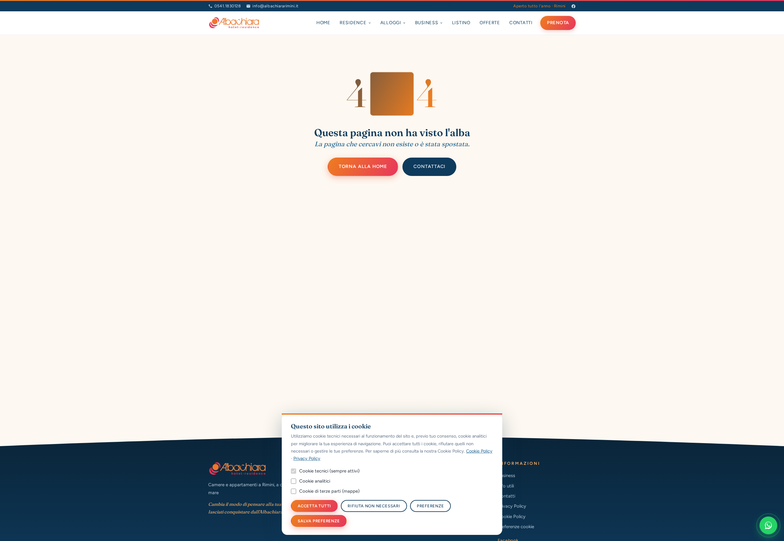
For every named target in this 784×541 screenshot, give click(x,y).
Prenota (558, 22)
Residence (353, 22)
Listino (461, 22)
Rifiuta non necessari (374, 506)
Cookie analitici (314, 481)
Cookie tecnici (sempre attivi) (329, 471)
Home (323, 22)
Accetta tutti (314, 506)
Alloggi (390, 22)
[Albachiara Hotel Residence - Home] (234, 23)
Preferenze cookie (516, 526)
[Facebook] (573, 6)
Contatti (521, 22)
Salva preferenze (319, 521)
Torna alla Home (363, 166)
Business (426, 22)
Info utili (506, 486)
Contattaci (429, 166)
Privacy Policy (512, 506)
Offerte (490, 22)
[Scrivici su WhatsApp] (768, 525)
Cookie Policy (512, 516)
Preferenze (430, 506)
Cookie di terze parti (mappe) (329, 491)
